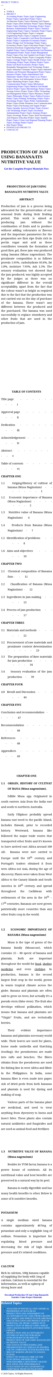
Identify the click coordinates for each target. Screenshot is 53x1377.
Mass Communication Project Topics (23, 82)
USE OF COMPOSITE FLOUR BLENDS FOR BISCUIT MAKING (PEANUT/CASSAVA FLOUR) (28, 1352)
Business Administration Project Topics (23, 28)
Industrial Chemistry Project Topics (28, 69)
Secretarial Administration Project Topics (25, 111)
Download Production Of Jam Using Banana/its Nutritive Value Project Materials (27, 1296)
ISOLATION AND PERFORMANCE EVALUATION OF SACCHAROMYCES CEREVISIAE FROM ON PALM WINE (25, 1366)
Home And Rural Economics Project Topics (25, 65)
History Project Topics (39, 62)
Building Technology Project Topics (34, 26)
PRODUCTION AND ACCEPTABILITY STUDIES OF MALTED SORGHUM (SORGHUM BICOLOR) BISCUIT (25, 1335)
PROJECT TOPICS (10, 2)
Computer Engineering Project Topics (25, 34)
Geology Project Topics (23, 60)
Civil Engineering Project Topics (21, 33)
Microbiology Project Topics (38, 89)
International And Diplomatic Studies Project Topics (25, 75)
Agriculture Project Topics (30, 19)
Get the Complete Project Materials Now (26, 168)
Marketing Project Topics (23, 81)
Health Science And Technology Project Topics (29, 61)
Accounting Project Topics (18, 16)
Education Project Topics (40, 45)
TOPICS (10, 11)
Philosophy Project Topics (24, 96)
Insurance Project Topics (17, 74)
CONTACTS (12, 130)
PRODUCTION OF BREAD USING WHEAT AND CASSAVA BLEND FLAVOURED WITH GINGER (28, 1328)
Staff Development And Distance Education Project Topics (29, 116)
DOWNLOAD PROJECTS (19, 127)
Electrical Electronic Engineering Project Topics (27, 48)
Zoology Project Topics (23, 122)
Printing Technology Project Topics (34, 98)
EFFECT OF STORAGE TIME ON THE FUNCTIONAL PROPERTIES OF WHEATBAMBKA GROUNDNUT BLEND (27, 1359)
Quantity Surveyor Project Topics (27, 108)
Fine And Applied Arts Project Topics (35, 55)
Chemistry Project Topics (41, 31)
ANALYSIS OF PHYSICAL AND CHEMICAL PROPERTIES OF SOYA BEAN (28, 1310)
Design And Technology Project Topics (30, 43)
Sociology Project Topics (23, 115)
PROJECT (11, 14)
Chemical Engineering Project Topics (28, 29)
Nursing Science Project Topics (20, 91)
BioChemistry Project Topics (31, 24)
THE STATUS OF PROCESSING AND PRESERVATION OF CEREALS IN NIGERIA (28, 1346)
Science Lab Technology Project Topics (28, 109)
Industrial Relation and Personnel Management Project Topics (29, 70)
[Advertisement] (26, 353)
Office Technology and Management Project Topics (28, 92)
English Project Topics (16, 50)
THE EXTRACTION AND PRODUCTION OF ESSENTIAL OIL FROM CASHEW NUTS (28, 1322)
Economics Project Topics (18, 45)
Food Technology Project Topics (21, 57)
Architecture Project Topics (18, 21)
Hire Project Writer (15, 125)
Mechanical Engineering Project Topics (25, 85)
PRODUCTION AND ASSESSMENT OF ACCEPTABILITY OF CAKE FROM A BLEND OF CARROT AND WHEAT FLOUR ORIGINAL (29, 1315)
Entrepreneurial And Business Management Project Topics (29, 51)
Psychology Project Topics (18, 101)
